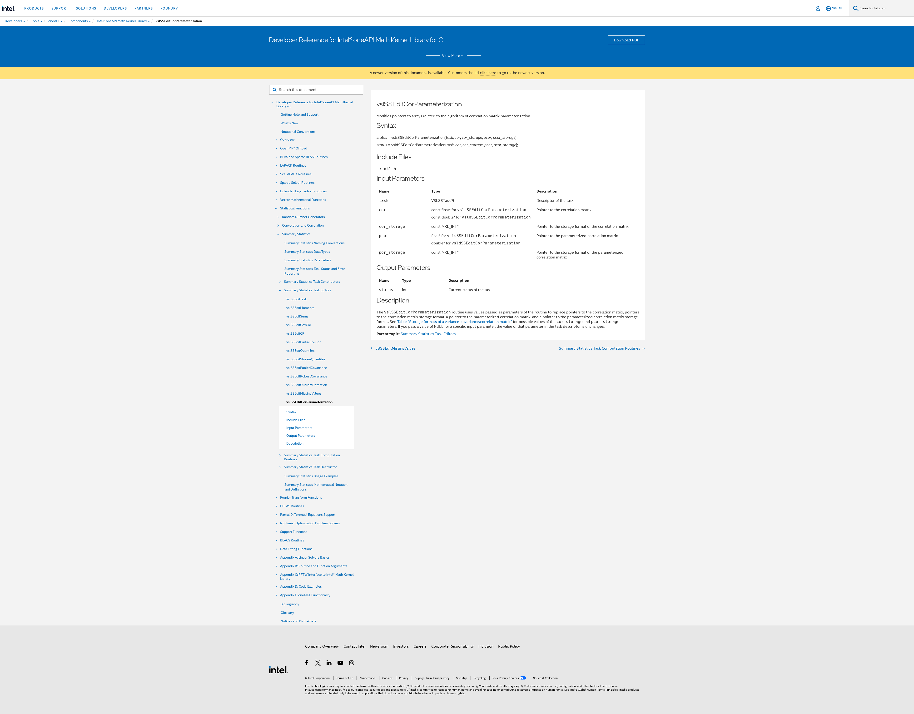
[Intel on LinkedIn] (329, 663)
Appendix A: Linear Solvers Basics (305, 557)
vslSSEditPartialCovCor (303, 342)
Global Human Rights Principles (598, 689)
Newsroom (379, 646)
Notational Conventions (298, 131)
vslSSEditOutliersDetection (306, 385)
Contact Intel (354, 646)
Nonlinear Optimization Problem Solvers (310, 523)
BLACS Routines (292, 540)
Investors (401, 646)
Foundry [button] (169, 8)
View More (451, 55)
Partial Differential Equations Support (307, 515)
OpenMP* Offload (293, 148)
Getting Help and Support (299, 114)
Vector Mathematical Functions (303, 200)
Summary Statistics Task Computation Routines (312, 457)
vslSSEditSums (297, 316)
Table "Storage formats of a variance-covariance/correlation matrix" (454, 321)
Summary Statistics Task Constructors (312, 282)
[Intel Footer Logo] (278, 669)
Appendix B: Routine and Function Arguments (313, 566)
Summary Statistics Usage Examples (311, 476)
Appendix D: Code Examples (301, 587)
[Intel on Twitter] (318, 663)
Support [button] (59, 8)
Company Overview (322, 646)
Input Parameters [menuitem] (299, 428)
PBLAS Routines (292, 506)
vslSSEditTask (296, 299)
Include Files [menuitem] (295, 420)
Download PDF (626, 40)
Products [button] (34, 8)
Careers (420, 646)
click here (488, 72)
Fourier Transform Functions (301, 498)
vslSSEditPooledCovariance (306, 368)
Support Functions (293, 532)
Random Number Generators (303, 217)
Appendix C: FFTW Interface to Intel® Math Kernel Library (317, 577)
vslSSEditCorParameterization (309, 402)
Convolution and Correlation (303, 225)
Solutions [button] (86, 8)
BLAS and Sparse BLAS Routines (304, 157)
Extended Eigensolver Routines (303, 191)
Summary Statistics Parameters (307, 260)
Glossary (287, 612)
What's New (289, 123)
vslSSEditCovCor (298, 325)
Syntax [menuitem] (291, 412)
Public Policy (509, 646)
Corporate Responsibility (452, 646)
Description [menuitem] (294, 443)
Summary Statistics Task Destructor (310, 467)
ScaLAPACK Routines (296, 174)
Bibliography (290, 604)
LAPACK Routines (293, 166)
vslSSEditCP (295, 333)
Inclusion (485, 646)
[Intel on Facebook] (307, 663)
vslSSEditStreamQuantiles (305, 359)
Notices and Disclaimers (298, 621)
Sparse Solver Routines (297, 183)
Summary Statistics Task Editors (307, 290)
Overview (287, 140)
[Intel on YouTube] (340, 663)
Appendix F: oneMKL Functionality (305, 595)
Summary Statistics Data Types (307, 251)
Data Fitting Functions (296, 549)
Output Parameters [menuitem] (300, 435)
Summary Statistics (296, 234)
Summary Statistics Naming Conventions (314, 243)
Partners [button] (143, 8)
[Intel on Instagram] (352, 663)
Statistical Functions (295, 208)
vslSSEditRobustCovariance (306, 376)
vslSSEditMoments (300, 308)
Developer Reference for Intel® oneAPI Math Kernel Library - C (314, 104)
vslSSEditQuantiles (300, 350)
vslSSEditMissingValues (304, 393)
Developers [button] (115, 8)
